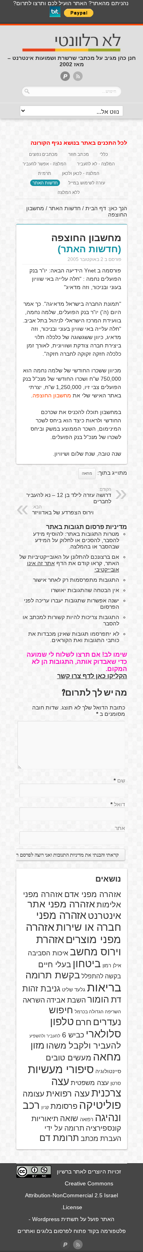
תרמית (44, 173)
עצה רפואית (68, 1094)
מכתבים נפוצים (43, 154)
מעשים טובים (68, 1057)
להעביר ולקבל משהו (83, 1046)
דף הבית (95, 208)
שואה (69, 1118)
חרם (83, 1022)
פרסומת (63, 1106)
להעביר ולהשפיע (44, 1035)
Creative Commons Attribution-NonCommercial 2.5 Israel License (71, 1195)
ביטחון (87, 963)
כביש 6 (73, 1034)
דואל (119, 804)
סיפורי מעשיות (61, 1069)
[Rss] (78, 76)
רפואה (86, 1119)
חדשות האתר (45, 182)
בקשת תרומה (52, 975)
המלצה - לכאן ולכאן (80, 173)
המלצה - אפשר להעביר (44, 163)
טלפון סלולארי (85, 1028)
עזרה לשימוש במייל (86, 182)
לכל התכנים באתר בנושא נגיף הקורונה (79, 143)
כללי (104, 154)
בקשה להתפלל (101, 976)
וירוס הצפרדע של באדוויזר (63, 510)
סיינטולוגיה (108, 1071)
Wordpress (46, 1219)
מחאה (87, 473)
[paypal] (65, 76)
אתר (120, 828)
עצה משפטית (90, 1083)
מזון (37, 1045)
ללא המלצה (69, 192)
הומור (98, 999)
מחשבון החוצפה (52, 395)
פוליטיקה (100, 1105)
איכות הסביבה (48, 953)
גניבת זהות (41, 988)
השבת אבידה (66, 1000)
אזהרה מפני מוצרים (73, 933)
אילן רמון (111, 965)
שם (121, 780)
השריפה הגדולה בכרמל (98, 1011)
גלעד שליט (73, 990)
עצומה (33, 1093)
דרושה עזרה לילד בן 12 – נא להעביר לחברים (68, 495)
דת (116, 1000)
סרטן (115, 1083)
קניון (45, 1107)
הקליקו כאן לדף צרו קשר (92, 676)
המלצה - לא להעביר (96, 163)
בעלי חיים (54, 964)
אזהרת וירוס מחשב (78, 946)
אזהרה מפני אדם (92, 894)
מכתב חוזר (78, 154)
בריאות (104, 987)
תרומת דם (59, 1138)
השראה (34, 1000)
